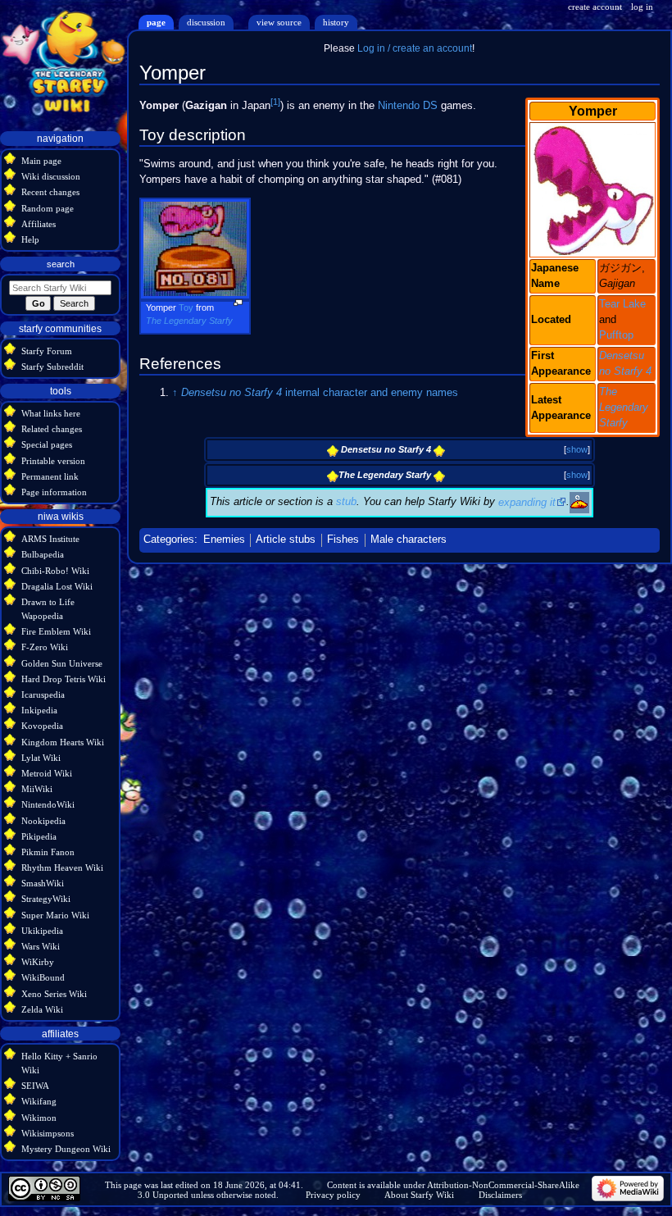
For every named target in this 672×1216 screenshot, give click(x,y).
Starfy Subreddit (52, 366)
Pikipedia (39, 836)
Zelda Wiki (42, 1009)
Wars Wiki (40, 946)
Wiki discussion (50, 176)
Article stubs (286, 539)
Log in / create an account (414, 48)
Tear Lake (622, 304)
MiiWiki (36, 789)
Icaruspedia (43, 694)
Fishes (343, 539)
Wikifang (39, 1101)
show (577, 449)
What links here (50, 413)
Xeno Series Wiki (54, 994)
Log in (642, 6)
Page (156, 22)
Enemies (224, 539)
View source (279, 22)
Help (30, 239)
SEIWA (35, 1086)
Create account (595, 6)
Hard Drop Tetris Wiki (63, 679)
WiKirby (37, 962)
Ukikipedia (42, 931)
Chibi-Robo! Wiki (55, 571)
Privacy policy (333, 1195)
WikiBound (43, 977)
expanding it (527, 502)
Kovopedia (42, 726)
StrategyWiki (45, 899)
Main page (41, 161)
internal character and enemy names (371, 393)
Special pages (46, 444)
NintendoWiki (48, 804)
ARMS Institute (50, 539)
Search (61, 264)
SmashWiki (42, 883)
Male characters (408, 539)
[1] (275, 102)
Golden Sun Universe (61, 663)
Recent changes (50, 192)
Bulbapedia (42, 554)
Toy (186, 307)
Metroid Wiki (46, 773)
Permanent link (50, 476)
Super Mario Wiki (55, 915)
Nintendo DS (408, 106)
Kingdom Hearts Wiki (62, 742)
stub (346, 502)
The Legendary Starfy (623, 407)
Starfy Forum (46, 351)
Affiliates (38, 224)
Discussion (206, 22)
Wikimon (39, 1118)
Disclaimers (500, 1195)
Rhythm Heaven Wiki (62, 867)
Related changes (51, 429)
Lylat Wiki (41, 758)
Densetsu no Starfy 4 (231, 393)
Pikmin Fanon (48, 852)
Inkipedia (39, 710)
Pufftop (616, 335)
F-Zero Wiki (44, 647)
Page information (54, 492)
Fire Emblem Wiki (56, 631)
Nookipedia (43, 821)
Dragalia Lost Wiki (57, 586)
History (336, 22)
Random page (47, 208)
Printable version (53, 461)
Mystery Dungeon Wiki (66, 1149)
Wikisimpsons (47, 1133)
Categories (168, 539)
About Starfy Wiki (419, 1195)
